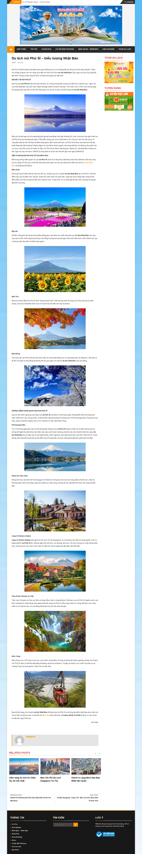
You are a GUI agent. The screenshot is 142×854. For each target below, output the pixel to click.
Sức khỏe (15, 850)
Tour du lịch (125, 49)
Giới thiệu (21, 49)
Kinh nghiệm (108, 49)
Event (14, 840)
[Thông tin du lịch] (11, 49)
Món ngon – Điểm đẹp (88, 49)
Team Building (17, 837)
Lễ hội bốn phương (64, 49)
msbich (14, 62)
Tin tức (34, 49)
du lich (47, 715)
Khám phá (46, 49)
